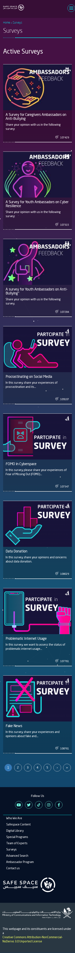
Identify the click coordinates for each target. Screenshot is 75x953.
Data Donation (16, 551)
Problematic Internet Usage (26, 638)
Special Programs (17, 837)
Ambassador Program (20, 862)
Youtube (18, 805)
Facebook (58, 805)
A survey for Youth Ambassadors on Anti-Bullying (37, 291)
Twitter (28, 805)
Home (6, 22)
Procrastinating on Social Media (29, 376)
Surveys (11, 849)
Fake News (14, 726)
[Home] (13, 5)
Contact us (13, 868)
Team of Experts (17, 843)
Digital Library (15, 830)
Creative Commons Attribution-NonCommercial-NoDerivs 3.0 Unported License (32, 939)
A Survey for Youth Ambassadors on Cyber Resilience (37, 204)
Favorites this (57, 137)
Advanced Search (17, 855)
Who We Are (14, 818)
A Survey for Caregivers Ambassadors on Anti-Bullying (36, 116)
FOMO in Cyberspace (21, 464)
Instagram (48, 805)
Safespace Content (18, 824)
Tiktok (38, 805)
